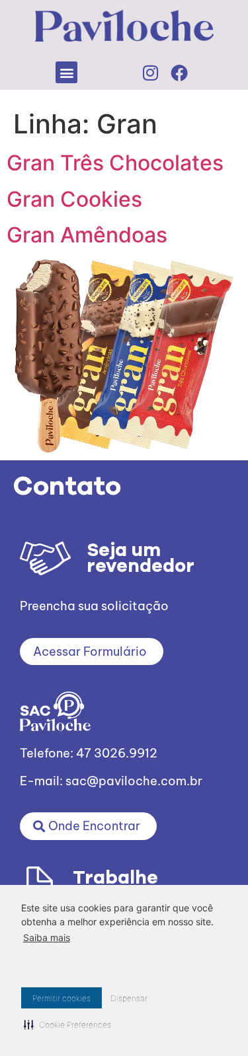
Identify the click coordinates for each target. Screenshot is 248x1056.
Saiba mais (46, 937)
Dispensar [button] (128, 998)
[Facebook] (179, 72)
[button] (66, 72)
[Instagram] (150, 72)
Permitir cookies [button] (61, 998)
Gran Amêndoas (87, 235)
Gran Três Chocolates (115, 163)
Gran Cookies (74, 199)
